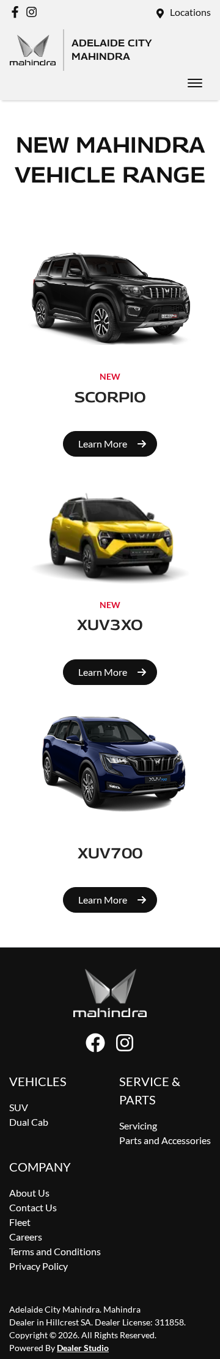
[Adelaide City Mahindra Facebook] (17, 12)
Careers (25, 1236)
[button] (195, 83)
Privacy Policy (38, 1266)
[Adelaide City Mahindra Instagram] (34, 12)
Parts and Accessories (165, 1140)
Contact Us (33, 1207)
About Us (29, 1192)
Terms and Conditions (55, 1251)
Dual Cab (28, 1122)
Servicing (138, 1125)
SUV (18, 1107)
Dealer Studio (83, 1348)
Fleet (20, 1222)
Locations (190, 12)
